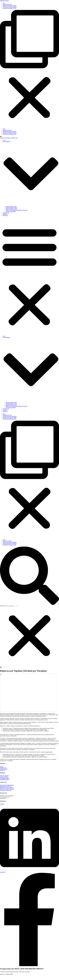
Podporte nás (6, 212)
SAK (4, 3)
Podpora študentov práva (11, 209)
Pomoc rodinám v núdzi (11, 206)
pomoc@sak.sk (48, 752)
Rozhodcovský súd (7, 4)
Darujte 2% (5, 215)
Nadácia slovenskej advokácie (10, 6)
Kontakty (5, 214)
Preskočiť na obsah (4, 0)
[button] (29, 68)
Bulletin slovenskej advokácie (9, 5)
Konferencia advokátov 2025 (9, 8)
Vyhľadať (2, 605)
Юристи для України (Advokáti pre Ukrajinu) (16, 210)
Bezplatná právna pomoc (11, 207)
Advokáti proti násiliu (11, 211)
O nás (4, 140)
